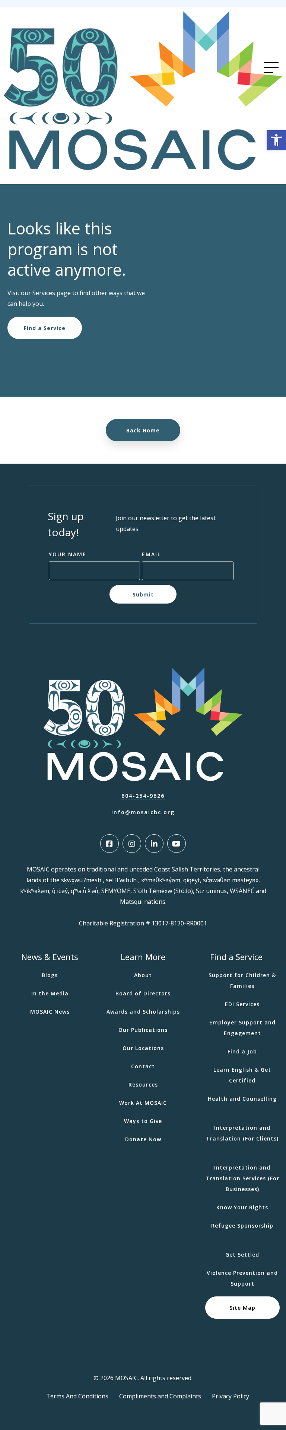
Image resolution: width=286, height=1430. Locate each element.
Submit (143, 594)
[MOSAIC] (143, 168)
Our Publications (143, 1029)
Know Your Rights (242, 1207)
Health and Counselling (242, 1098)
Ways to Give (143, 1121)
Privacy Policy (230, 1396)
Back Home (143, 430)
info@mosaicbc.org (143, 812)
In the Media (50, 993)
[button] (276, 140)
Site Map (242, 1307)
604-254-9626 (143, 795)
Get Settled (242, 1254)
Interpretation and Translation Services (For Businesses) (242, 1178)
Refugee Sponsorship (242, 1225)
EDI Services (242, 1004)
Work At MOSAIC (143, 1102)
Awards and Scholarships (143, 1011)
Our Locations (143, 1048)
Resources (143, 1084)
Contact (143, 1066)
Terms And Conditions (77, 1396)
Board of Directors (143, 993)
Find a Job (242, 1051)
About (143, 975)
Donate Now (143, 1139)
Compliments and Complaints (160, 1396)
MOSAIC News (50, 1011)
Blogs (50, 975)
